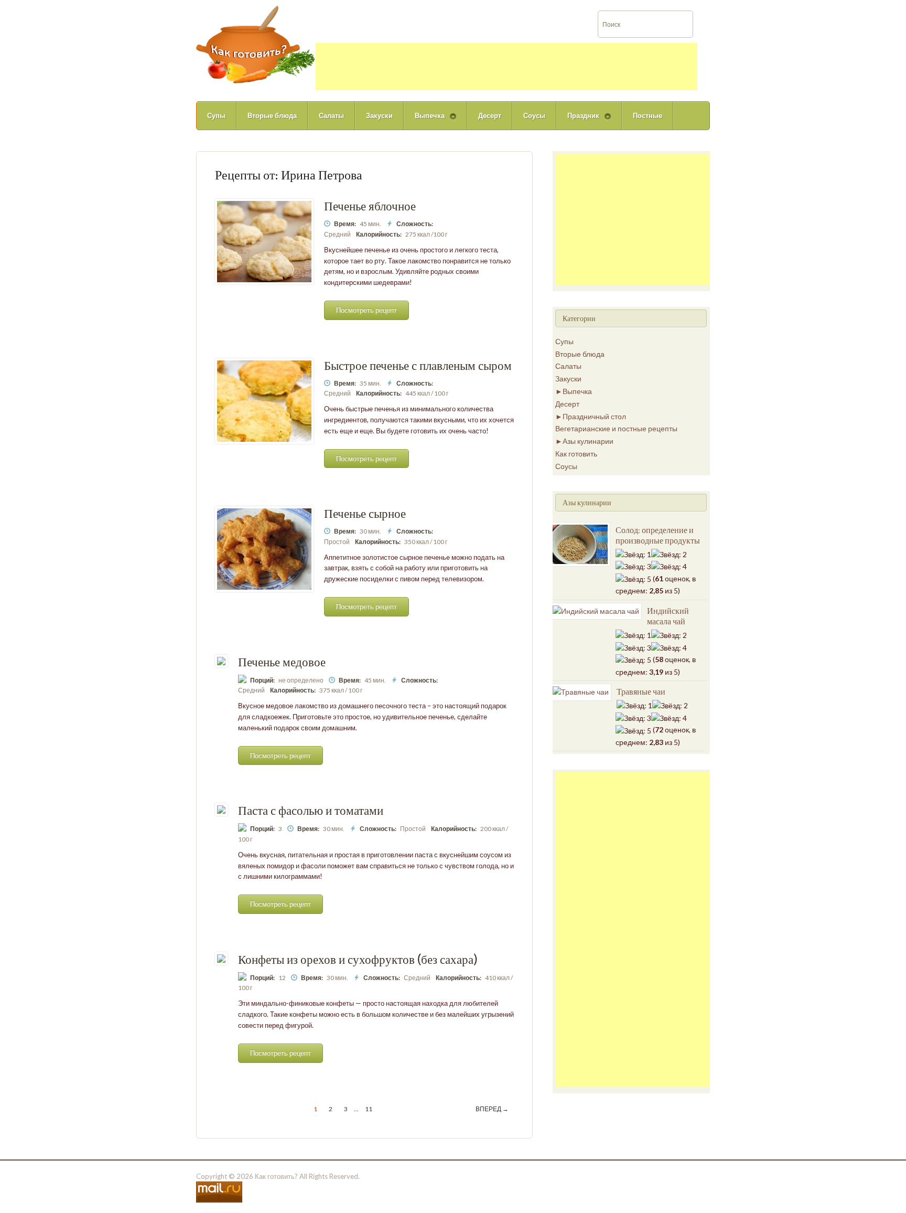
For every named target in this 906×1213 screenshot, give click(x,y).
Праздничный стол (594, 416)
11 (368, 1109)
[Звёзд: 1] (633, 554)
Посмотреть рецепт (366, 310)
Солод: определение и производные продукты (658, 535)
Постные (647, 115)
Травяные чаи (641, 691)
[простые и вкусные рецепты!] (256, 43)
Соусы (534, 115)
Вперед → (492, 1109)
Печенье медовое (282, 662)
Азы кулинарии (588, 441)
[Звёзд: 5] (633, 579)
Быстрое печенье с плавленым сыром (418, 365)
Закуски (379, 115)
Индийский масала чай (668, 615)
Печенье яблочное (370, 206)
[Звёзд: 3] (633, 566)
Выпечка (424, 120)
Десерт (489, 115)
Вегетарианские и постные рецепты (616, 428)
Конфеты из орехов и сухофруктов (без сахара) (357, 959)
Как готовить (576, 453)
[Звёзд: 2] (669, 554)
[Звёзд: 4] (669, 566)
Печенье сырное (365, 513)
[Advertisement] (506, 66)
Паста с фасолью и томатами (310, 810)
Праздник (577, 120)
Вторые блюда (272, 115)
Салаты (331, 115)
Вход (873, 7)
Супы (216, 115)
